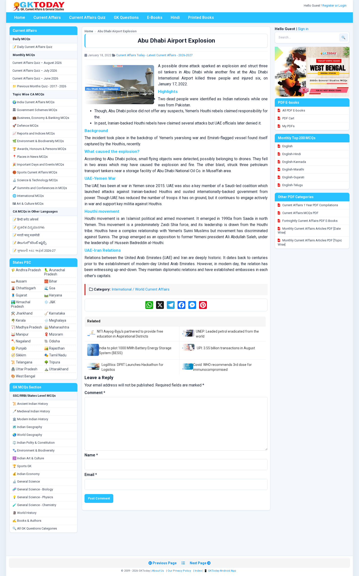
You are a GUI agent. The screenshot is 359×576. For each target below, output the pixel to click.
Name (91, 455)
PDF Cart (288, 118)
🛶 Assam (19, 281)
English (287, 146)
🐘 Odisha (52, 341)
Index (198, 570)
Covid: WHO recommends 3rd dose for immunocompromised (222, 367)
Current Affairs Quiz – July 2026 (34, 70)
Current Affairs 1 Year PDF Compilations (310, 205)
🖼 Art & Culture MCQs (27, 203)
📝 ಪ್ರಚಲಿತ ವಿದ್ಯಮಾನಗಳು (28, 227)
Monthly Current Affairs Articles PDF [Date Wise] (309, 231)
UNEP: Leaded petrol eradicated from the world (227, 333)
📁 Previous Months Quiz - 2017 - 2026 (39, 86)
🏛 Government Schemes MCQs (34, 110)
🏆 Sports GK (22, 466)
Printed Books (201, 17)
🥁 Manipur (20, 334)
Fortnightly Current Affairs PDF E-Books (310, 221)
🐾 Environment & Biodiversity (33, 450)
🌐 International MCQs (28, 196)
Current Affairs (47, 17)
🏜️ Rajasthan (54, 348)
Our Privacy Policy (179, 570)
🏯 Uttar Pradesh (24, 369)
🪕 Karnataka (54, 313)
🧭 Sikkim (18, 355)
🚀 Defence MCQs (25, 125)
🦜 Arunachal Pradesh (54, 272)
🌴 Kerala (18, 320)
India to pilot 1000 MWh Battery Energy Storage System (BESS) (135, 350)
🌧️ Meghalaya (55, 320)
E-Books (154, 17)
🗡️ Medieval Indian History (31, 411)
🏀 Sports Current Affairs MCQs (34, 172)
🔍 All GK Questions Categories (34, 528)
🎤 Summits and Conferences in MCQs (39, 188)
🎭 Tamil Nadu (55, 355)
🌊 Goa (49, 288)
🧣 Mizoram (53, 334)
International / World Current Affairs (140, 289)
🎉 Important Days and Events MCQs (38, 164)
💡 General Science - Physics (32, 497)
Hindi (175, 17)
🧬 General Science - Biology (32, 489)
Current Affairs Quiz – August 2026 (37, 63)
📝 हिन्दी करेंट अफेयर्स (25, 219)
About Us (158, 570)
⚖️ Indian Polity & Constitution (33, 442)
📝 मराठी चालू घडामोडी (26, 235)
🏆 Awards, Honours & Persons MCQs (39, 149)
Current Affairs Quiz (87, 17)
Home (19, 17)
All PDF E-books (293, 110)
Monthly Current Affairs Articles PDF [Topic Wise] (310, 242)
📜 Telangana (21, 362)
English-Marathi (293, 169)
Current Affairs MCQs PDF (300, 213)
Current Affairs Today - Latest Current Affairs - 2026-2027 (154, 55)
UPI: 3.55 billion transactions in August (226, 348)
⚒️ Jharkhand (21, 313)
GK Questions (126, 17)
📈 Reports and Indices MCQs (33, 133)
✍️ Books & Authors (26, 520)
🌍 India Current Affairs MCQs (33, 102)
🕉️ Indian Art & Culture (28, 458)
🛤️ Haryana (53, 295)
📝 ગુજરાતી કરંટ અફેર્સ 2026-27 (33, 250)
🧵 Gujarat (19, 295)
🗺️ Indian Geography (27, 427)
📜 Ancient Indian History (30, 404)
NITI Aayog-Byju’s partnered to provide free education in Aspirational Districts (130, 333)
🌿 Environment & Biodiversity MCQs (38, 141)
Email (90, 474)
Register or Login (334, 5)
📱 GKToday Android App (220, 570)
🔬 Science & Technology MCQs (35, 180)
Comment (94, 392)
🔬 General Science (26, 481)
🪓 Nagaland (21, 341)
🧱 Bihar (50, 281)
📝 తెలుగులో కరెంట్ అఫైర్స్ (29, 243)
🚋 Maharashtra (56, 327)
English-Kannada (294, 162)
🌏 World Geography (27, 435)
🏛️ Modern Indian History (30, 419)
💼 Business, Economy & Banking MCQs (40, 118)
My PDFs (288, 126)
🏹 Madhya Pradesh (26, 327)
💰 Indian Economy (26, 474)
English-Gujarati (293, 177)
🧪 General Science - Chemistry (34, 505)
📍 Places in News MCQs (30, 156)
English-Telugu (292, 185)
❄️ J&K (49, 302)
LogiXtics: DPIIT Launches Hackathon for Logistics (132, 367)
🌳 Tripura (52, 362)
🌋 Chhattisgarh (23, 288)
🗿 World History (24, 513)
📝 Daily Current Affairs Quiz (32, 47)
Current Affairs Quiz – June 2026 (35, 78)
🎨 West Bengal (23, 376)
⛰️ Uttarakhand (56, 369)
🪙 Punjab (19, 348)
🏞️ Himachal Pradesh (20, 304)
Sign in (303, 29)
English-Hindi (291, 154)
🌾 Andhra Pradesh (26, 270)
